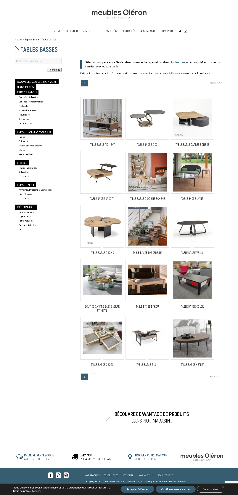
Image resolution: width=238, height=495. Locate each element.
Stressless (24, 119)
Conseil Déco (111, 475)
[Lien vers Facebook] (50, 475)
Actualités (129, 475)
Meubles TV (24, 114)
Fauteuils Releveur (28, 110)
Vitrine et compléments (30, 145)
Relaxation (24, 172)
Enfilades (23, 141)
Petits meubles (26, 154)
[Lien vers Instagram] (66, 475)
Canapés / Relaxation (29, 97)
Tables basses (25, 123)
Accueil (18, 39)
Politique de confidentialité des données (166, 481)
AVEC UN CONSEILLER (39, 457)
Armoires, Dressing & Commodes (35, 189)
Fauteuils (23, 106)
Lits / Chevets (25, 194)
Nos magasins (146, 475)
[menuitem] (65, 31)
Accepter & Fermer (137, 489)
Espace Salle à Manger (34, 131)
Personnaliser (211, 489)
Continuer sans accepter (175, 489)
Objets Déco (25, 216)
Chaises (23, 149)
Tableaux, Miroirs (27, 225)
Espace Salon (32, 39)
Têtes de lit (24, 176)
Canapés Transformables (31, 101)
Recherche (54, 69)
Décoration (26, 207)
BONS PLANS (25, 86)
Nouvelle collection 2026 (37, 81)
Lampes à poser (26, 212)
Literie (22, 162)
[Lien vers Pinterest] (58, 475)
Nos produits (92, 475)
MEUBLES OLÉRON (151, 457)
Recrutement (165, 475)
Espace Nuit (25, 184)
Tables (22, 136)
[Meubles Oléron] (119, 13)
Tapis (21, 229)
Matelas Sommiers (28, 167)
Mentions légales (135, 481)
